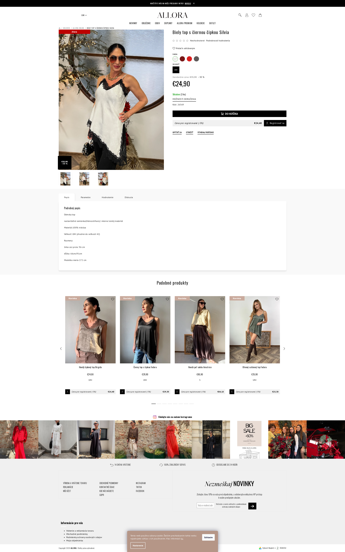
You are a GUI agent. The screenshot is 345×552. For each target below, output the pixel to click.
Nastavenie (138, 545)
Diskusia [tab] (129, 197)
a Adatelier (280, 547)
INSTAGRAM (141, 483)
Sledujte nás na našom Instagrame (175, 417)
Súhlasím (208, 537)
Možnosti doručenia (184, 99)
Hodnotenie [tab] (107, 197)
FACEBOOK (140, 491)
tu (182, 538)
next (284, 348)
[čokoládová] (196, 59)
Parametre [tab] (86, 197)
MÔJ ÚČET (67, 491)
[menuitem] (133, 23)
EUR (82, 15)
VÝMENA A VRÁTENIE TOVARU (75, 483)
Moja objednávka (74, 540)
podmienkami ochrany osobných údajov (234, 505)
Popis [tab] (66, 197)
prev (61, 348)
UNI (90, 380)
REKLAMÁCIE (68, 487)
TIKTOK (139, 487)
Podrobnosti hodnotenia (218, 40)
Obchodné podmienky (77, 534)
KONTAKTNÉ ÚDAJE (107, 487)
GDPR (102, 495)
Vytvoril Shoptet (268, 547)
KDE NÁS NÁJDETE (107, 491)
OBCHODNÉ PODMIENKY (109, 483)
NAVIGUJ (188, 3)
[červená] (189, 59)
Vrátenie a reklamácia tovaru (80, 530)
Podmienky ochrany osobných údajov (84, 537)
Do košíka (231, 114)
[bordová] (182, 59)
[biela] (175, 59)
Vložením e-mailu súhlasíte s (231, 505)
